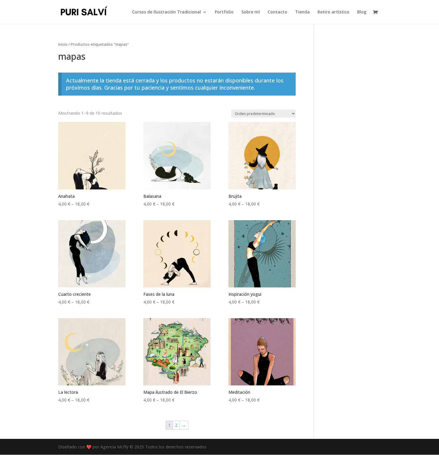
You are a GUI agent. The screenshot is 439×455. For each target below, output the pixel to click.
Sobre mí (250, 12)
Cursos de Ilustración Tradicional (166, 12)
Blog (361, 12)
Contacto (277, 12)
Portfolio (224, 12)
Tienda (302, 12)
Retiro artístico (333, 12)
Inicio (62, 44)
